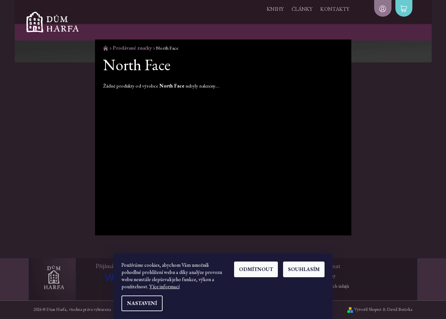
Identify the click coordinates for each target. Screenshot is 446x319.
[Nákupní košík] (403, 8)
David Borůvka (399, 309)
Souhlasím (304, 269)
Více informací (164, 286)
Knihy (275, 9)
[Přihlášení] (382, 8)
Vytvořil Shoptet (368, 309)
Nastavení (142, 303)
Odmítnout (256, 269)
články (302, 9)
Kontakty (334, 9)
